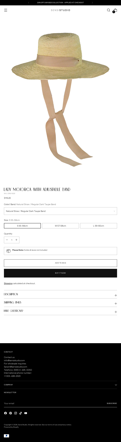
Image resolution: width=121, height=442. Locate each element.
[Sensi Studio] (60, 10)
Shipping (8, 283)
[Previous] (28, 2)
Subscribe (112, 403)
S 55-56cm (22, 225)
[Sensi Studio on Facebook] (6, 414)
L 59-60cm (98, 225)
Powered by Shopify (11, 427)
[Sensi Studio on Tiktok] (21, 414)
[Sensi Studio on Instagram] (16, 414)
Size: (12, 220)
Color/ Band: (30, 204)
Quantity (8, 233)
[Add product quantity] (7, 240)
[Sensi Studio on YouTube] (26, 414)
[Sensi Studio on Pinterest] (11, 414)
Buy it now (60, 273)
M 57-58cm (60, 225)
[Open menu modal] (5, 10)
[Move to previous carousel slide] (107, 332)
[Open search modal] (108, 10)
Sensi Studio (22, 425)
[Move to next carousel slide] (114, 332)
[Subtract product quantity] (16, 240)
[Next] (92, 2)
